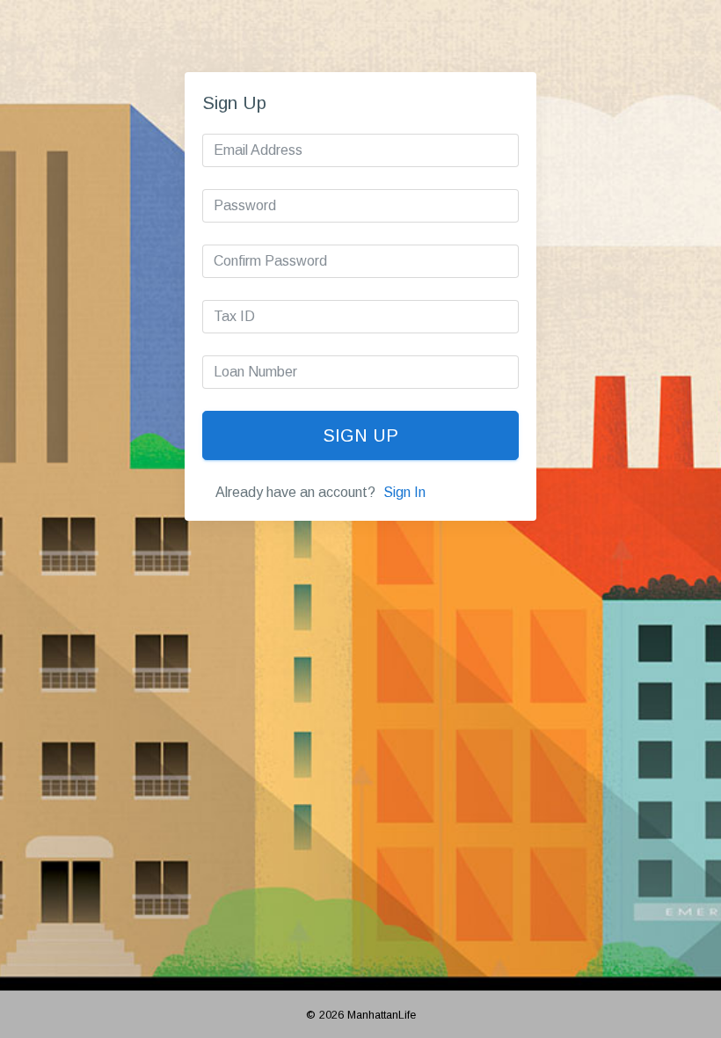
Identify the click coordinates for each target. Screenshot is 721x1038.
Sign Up (360, 435)
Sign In (404, 492)
